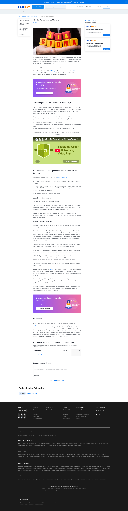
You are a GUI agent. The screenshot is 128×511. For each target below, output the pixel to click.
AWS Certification (71, 454)
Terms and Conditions (55, 486)
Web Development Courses (77, 468)
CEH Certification (81, 454)
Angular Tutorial (49, 479)
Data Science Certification (55, 443)
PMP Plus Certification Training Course (27, 443)
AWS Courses (67, 470)
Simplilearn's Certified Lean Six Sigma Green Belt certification (49, 325)
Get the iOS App (102, 414)
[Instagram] (24, 417)
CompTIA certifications (57, 470)
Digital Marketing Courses (98, 470)
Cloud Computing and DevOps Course (47, 435)
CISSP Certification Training (53, 456)
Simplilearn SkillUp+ (80, 412)
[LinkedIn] (19, 417)
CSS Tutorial (103, 479)
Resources (88, 6)
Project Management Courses (25, 466)
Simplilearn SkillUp (67, 409)
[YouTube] (24, 414)
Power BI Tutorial (94, 479)
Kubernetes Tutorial (84, 479)
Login (106, 6)
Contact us (35, 421)
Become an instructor (51, 409)
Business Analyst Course (39, 445)
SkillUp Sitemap (66, 412)
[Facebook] (19, 414)
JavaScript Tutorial (31, 479)
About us (35, 409)
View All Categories (32, 393)
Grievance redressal (37, 418)
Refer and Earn (22, 410)
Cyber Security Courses (97, 466)
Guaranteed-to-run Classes (82, 414)
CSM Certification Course (42, 454)
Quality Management (32, 16)
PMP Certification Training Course (26, 454)
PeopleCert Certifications (32, 468)
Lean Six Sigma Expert (38, 354)
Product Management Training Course (27, 435)
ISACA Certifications (35, 470)
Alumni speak (36, 416)
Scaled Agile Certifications (92, 468)
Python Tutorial (21, 479)
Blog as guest (49, 412)
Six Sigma (51, 269)
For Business (80, 6)
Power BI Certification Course (32, 458)
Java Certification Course (47, 458)
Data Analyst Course (43, 443)
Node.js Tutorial (58, 479)
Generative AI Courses (53, 466)
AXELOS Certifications (23, 470)
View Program (106, 35)
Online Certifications (75, 466)
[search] (46, 7)
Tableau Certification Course (68, 456)
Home (19, 16)
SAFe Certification (40, 456)
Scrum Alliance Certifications (46, 468)
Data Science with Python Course (57, 454)
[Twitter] (22, 414)
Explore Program (45, 93)
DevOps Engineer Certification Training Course (97, 443)
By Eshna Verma (38, 23)
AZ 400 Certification (30, 456)
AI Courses (87, 470)
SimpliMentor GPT (67, 418)
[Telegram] (22, 417)
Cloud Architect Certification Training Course (74, 443)
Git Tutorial (75, 479)
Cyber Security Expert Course (25, 445)
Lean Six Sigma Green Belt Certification (85, 456)
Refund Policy (75, 486)
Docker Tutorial (67, 479)
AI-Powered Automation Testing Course (56, 445)
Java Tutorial (40, 479)
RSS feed (65, 416)
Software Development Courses (62, 468)
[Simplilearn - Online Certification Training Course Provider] (24, 6)
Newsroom (35, 414)
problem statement (62, 177)
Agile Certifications (64, 466)
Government (79, 421)
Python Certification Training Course (63, 458)
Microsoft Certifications (78, 470)
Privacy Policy (66, 486)
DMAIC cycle (53, 71)
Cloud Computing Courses (39, 466)
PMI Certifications (46, 470)
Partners (78, 418)
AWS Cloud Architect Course (74, 445)
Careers (35, 412)
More (97, 6)
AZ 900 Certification (91, 454)
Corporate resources (81, 416)
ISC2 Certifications (104, 468)
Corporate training (80, 409)
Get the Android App (102, 410)
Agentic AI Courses (86, 466)
